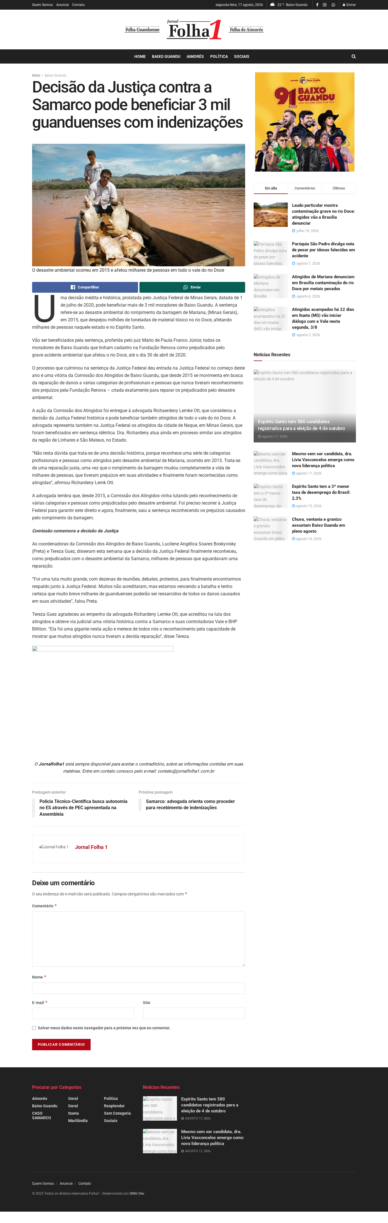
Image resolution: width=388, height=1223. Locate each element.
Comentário (44, 905)
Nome (39, 977)
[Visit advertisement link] (305, 122)
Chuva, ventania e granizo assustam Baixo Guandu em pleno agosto (318, 525)
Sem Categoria (117, 1113)
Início (36, 75)
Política (219, 56)
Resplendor (114, 1106)
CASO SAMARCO (41, 1115)
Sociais (241, 56)
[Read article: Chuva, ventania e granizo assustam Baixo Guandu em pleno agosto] (271, 528)
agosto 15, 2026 (308, 506)
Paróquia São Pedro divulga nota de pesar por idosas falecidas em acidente (323, 249)
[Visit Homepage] (194, 29)
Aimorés (195, 56)
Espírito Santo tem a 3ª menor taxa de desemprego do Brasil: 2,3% (321, 492)
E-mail (40, 1002)
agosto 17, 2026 (274, 436)
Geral (73, 1098)
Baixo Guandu (166, 56)
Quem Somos (42, 5)
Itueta (73, 1113)
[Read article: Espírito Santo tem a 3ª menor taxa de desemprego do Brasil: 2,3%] (271, 496)
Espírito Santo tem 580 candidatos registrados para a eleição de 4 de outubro (209, 1105)
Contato (78, 5)
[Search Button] (354, 56)
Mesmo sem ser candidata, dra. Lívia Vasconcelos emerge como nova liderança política (323, 459)
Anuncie (62, 5)
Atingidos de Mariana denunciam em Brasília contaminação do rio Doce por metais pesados (323, 282)
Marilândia (78, 1120)
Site (146, 1002)
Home (140, 56)
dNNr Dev (137, 1193)
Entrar (351, 5)
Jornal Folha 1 (91, 847)
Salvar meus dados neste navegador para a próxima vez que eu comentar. (104, 1028)
